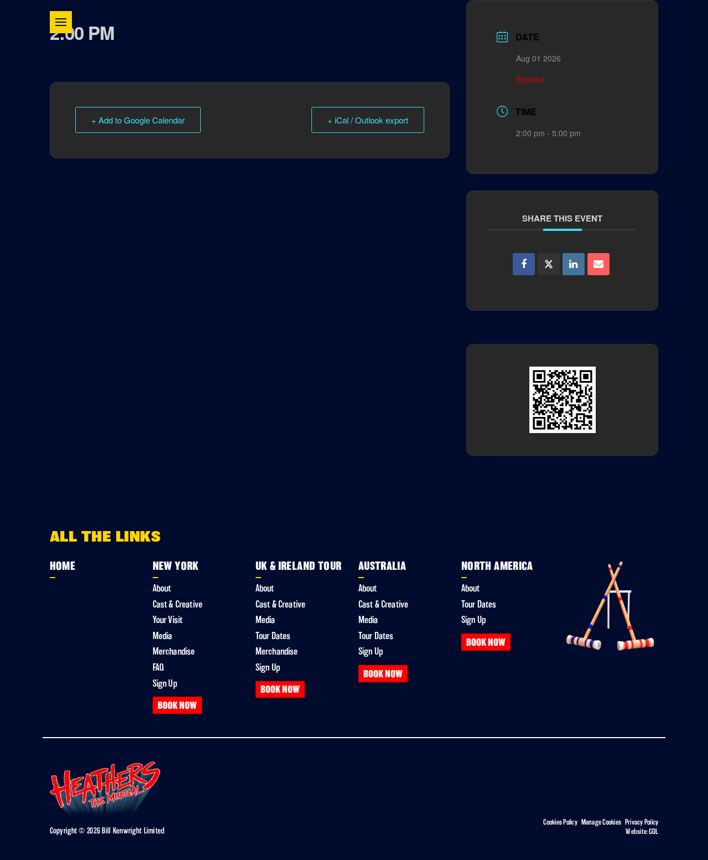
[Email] (598, 264)
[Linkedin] (574, 264)
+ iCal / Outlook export (367, 120)
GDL (654, 831)
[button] (61, 22)
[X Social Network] (549, 264)
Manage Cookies (601, 822)
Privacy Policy (642, 822)
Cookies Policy (560, 822)
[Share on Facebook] (524, 264)
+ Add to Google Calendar (138, 120)
